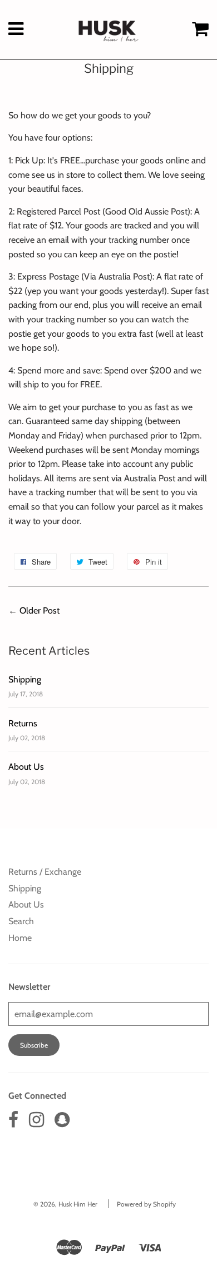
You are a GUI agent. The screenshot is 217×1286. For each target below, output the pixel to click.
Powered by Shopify (146, 1204)
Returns (22, 723)
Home (20, 938)
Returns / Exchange (44, 871)
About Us (26, 766)
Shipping (24, 679)
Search (21, 921)
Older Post (39, 610)
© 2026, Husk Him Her (65, 1204)
